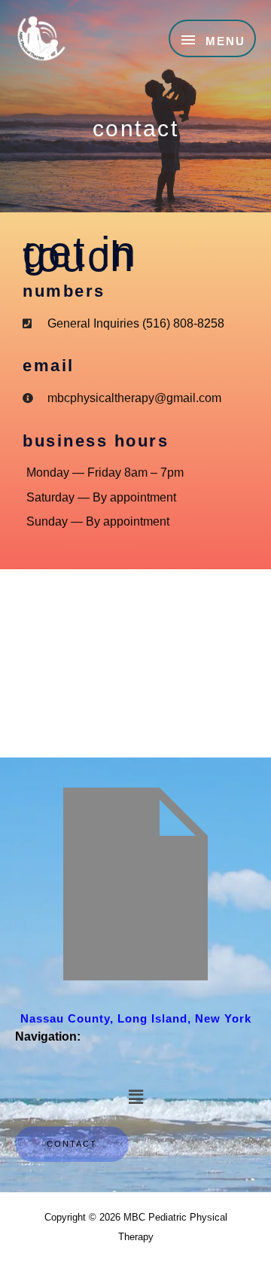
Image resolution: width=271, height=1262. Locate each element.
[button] (135, 1097)
